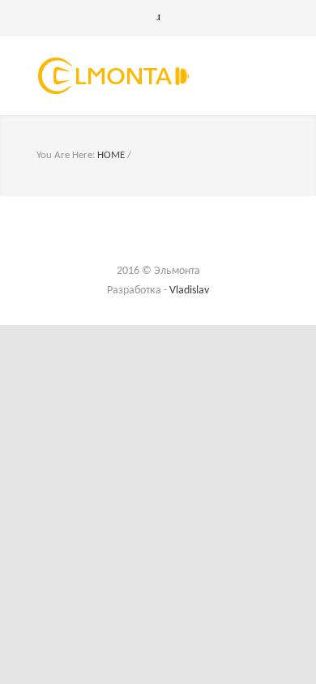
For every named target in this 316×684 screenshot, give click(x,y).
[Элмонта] (145, 76)
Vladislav (189, 290)
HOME (111, 155)
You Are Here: (65, 155)
